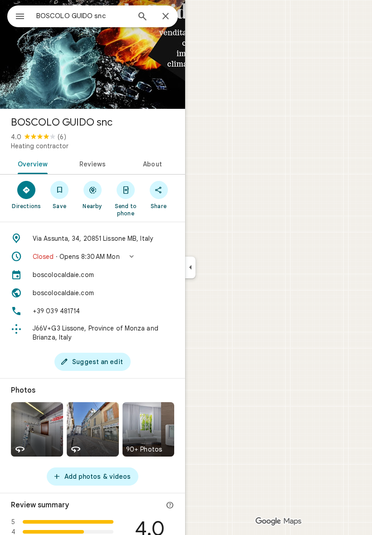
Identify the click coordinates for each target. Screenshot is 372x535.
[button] (92, 257)
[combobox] (83, 15)
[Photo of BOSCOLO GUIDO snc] (92, 54)
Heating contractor (40, 146)
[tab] (31, 163)
